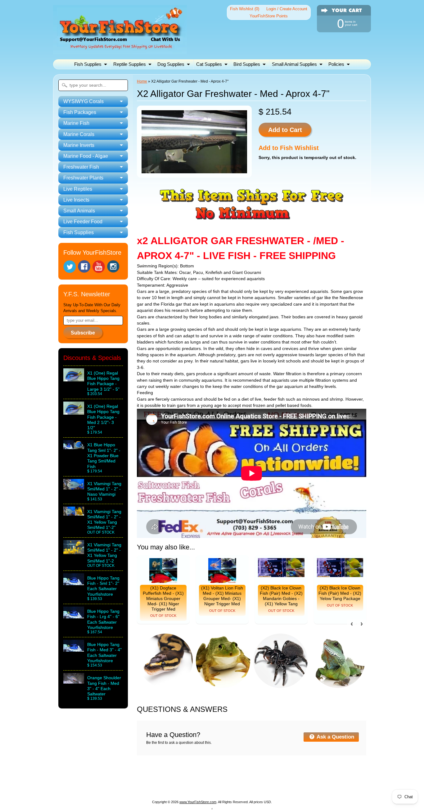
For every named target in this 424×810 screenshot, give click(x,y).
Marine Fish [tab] (76, 123)
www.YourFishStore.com (197, 802)
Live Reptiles (159, 785)
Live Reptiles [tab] (77, 189)
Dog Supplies (170, 64)
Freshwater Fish (334, 778)
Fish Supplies (87, 64)
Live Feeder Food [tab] (82, 221)
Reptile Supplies (129, 64)
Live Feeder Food (269, 785)
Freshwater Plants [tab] (83, 177)
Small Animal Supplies (294, 64)
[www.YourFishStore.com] (120, 50)
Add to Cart (285, 129)
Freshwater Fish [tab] (81, 167)
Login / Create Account (286, 9)
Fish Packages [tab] (79, 112)
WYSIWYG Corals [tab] (83, 101)
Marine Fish (171, 778)
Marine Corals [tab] (78, 134)
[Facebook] (84, 266)
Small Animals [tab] (79, 210)
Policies (336, 64)
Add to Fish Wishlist (289, 147)
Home (142, 81)
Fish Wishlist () (244, 9)
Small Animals (228, 785)
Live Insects (193, 785)
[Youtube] (98, 266)
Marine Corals (206, 778)
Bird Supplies (246, 64)
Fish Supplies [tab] (78, 232)
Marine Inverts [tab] (78, 145)
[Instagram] (113, 266)
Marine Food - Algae (287, 778)
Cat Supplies (209, 64)
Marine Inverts (243, 778)
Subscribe (83, 332)
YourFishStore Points (269, 16)
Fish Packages (135, 778)
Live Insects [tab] (76, 199)
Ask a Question (334, 737)
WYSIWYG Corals (93, 778)
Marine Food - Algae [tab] (85, 156)
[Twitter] (69, 266)
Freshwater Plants (118, 785)
